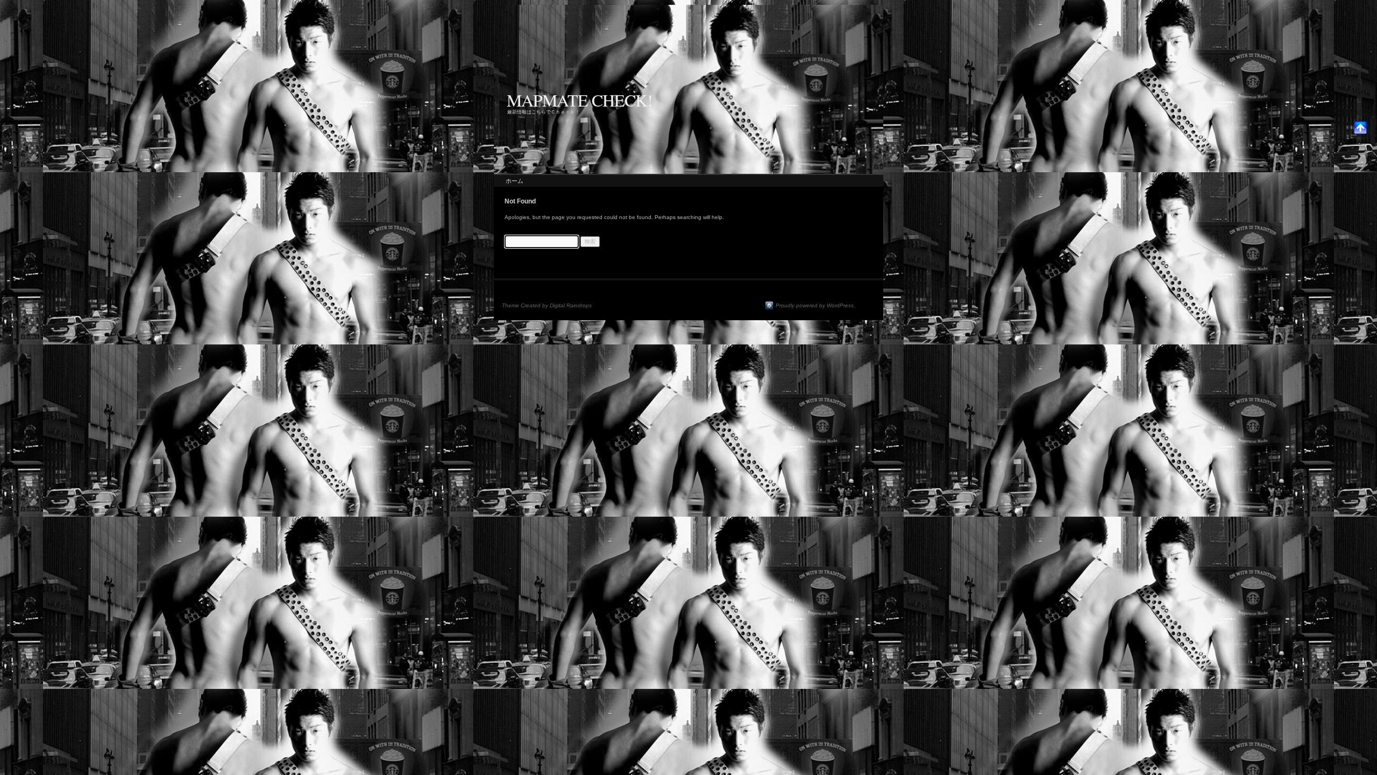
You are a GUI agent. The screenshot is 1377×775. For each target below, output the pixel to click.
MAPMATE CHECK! (579, 99)
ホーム (514, 181)
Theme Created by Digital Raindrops (547, 305)
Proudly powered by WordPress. (815, 305)
